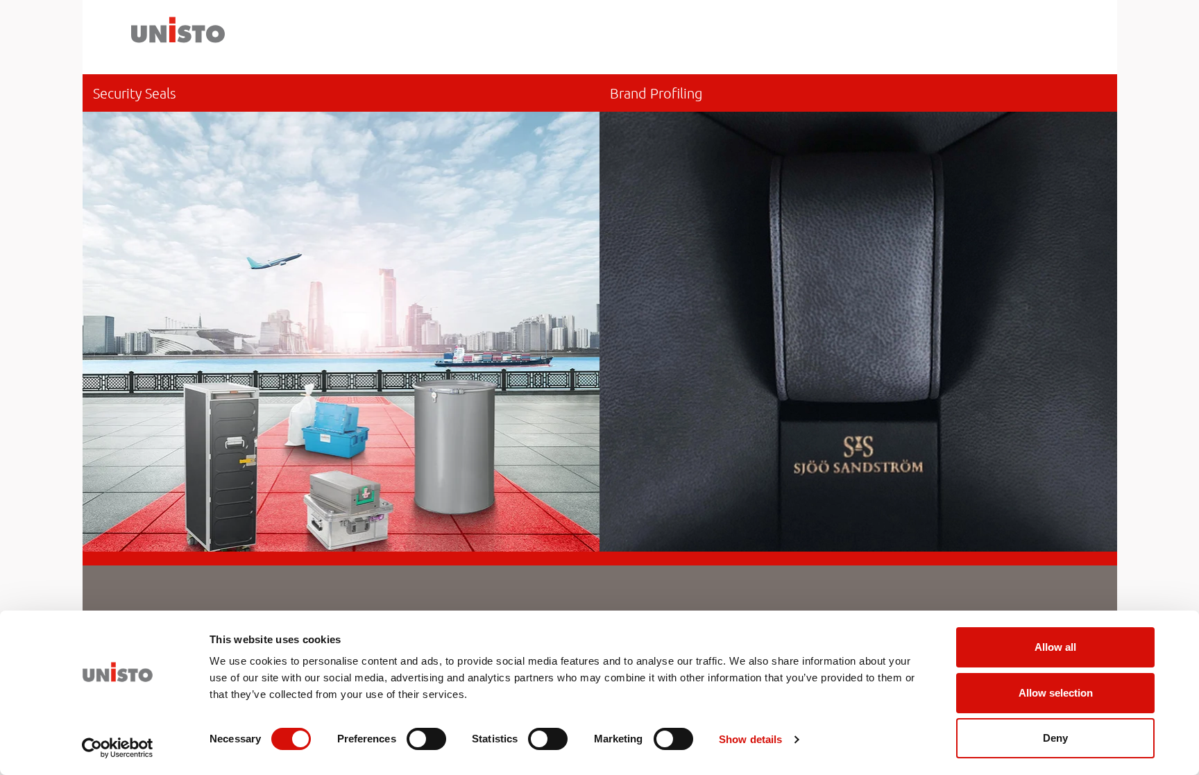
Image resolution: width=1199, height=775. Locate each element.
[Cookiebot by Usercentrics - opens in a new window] (117, 748)
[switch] (426, 739)
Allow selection (1056, 693)
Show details (750, 739)
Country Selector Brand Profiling (858, 313)
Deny (1055, 738)
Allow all (1055, 647)
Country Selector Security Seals (341, 313)
